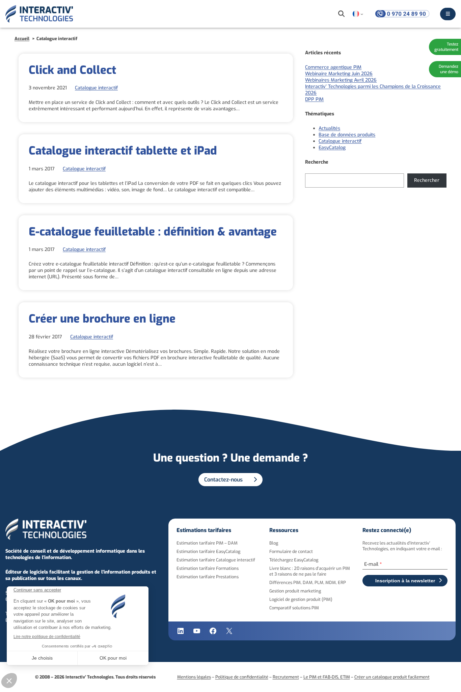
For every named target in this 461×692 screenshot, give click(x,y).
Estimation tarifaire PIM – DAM (207, 543)
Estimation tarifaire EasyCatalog (208, 551)
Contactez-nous (223, 479)
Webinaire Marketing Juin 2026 (339, 74)
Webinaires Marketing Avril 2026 (341, 80)
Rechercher (426, 180)
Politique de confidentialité (241, 677)
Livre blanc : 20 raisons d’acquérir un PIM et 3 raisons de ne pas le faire (309, 571)
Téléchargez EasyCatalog (293, 560)
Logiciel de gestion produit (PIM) (300, 599)
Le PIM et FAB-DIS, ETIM (326, 677)
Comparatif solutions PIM (294, 608)
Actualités (329, 128)
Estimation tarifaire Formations (208, 568)
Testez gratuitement (446, 46)
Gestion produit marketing (295, 591)
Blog (273, 543)
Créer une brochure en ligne (102, 318)
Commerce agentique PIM (333, 67)
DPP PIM (314, 99)
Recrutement (286, 677)
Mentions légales (194, 677)
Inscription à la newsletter (405, 580)
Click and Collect (72, 70)
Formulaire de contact (291, 551)
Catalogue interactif (96, 88)
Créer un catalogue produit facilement (392, 677)
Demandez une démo (448, 69)
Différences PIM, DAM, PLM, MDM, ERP (307, 582)
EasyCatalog (332, 147)
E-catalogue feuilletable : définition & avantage (153, 231)
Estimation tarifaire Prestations (208, 577)
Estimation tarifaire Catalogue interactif (216, 560)
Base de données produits (347, 135)
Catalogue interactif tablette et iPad (123, 150)
